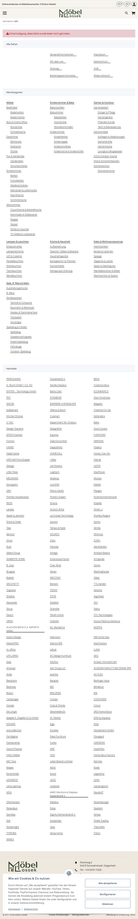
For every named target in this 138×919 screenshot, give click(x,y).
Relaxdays (11, 808)
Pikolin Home (57, 614)
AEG (96, 655)
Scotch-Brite (57, 509)
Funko (53, 742)
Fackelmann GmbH (104, 730)
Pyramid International (105, 496)
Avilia (9, 674)
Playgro (98, 490)
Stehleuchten (13, 265)
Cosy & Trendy (57, 705)
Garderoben (16, 160)
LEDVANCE (12, 779)
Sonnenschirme (106, 170)
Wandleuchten (14, 275)
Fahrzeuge (16, 346)
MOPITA (98, 627)
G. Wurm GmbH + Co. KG (19, 385)
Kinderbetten (61, 136)
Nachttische (17, 195)
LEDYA (97, 465)
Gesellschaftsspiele (20, 336)
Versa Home (56, 833)
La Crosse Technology (61, 515)
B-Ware (10, 292)
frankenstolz (13, 742)
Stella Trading (101, 820)
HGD (52, 755)
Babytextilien (57, 107)
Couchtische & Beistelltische (25, 209)
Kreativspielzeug (19, 341)
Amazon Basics (102, 552)
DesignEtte (56, 428)
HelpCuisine (12, 453)
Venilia (97, 527)
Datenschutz (31, 909)
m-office (10, 649)
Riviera (53, 503)
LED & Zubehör (14, 256)
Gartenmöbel (101, 131)
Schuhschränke (18, 165)
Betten (14, 175)
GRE (52, 748)
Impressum (14, 909)
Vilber (97, 577)
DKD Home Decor (103, 711)
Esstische (15, 146)
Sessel (14, 224)
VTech (97, 833)
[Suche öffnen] (126, 13)
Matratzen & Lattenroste (23, 190)
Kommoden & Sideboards (23, 214)
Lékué (53, 649)
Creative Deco (101, 385)
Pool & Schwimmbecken (106, 160)
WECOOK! (55, 577)
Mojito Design (13, 637)
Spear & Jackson (15, 515)
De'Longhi (11, 711)
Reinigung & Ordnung (61, 270)
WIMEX (10, 839)
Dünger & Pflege (106, 112)
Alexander (11, 602)
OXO (8, 490)
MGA (9, 792)
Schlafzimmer (13, 170)
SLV (96, 602)
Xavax (53, 571)
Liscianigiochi (101, 786)
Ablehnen (107, 904)
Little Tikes (12, 472)
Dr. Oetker (55, 717)
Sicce (9, 608)
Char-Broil (55, 565)
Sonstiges (15, 322)
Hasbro (97, 447)
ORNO (9, 621)
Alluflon (54, 661)
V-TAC (9, 422)
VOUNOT (54, 534)
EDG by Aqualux (102, 717)
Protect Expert (58, 496)
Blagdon (98, 403)
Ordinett (54, 621)
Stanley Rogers (102, 515)
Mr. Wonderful (57, 627)
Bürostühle (16, 126)
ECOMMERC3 (101, 391)
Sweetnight (12, 826)
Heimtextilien (101, 246)
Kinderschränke (62, 146)
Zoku (52, 540)
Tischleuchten (14, 270)
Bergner (54, 680)
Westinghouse (101, 571)
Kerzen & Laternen (103, 251)
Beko (96, 422)
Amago (54, 552)
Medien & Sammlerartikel (23, 312)
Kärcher (98, 761)
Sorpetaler (55, 820)
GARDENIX (99, 742)
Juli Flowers (56, 465)
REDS (9, 503)
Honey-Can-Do (102, 453)
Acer (8, 546)
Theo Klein (99, 826)
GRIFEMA (99, 440)
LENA (96, 779)
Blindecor (99, 686)
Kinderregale (60, 141)
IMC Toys (11, 761)
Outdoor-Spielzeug (20, 351)
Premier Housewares (17, 496)
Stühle (14, 151)
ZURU (97, 540)
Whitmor (98, 534)
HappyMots (56, 447)
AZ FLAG (98, 674)
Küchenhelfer (57, 265)
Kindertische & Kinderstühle (68, 151)
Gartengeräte (105, 117)
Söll (8, 820)
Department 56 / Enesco (63, 422)
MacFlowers (100, 643)
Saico (97, 608)
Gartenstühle (105, 141)
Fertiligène (12, 736)
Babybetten (60, 117)
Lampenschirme (15, 251)
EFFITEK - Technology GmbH (21, 391)
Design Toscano (14, 428)
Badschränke (17, 117)
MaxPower (99, 472)
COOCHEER (100, 699)
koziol (53, 773)
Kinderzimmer (57, 131)
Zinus (9, 540)
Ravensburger (101, 802)
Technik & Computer (21, 302)
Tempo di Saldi (57, 527)
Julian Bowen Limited (61, 761)
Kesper (10, 767)
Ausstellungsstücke (17, 288)
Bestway (11, 686)
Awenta (98, 590)
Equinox (54, 434)
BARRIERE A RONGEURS (63, 403)
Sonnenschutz (101, 165)
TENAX (53, 590)
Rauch (9, 614)
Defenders (99, 416)
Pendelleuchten (14, 261)
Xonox (97, 565)
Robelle (98, 503)
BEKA (96, 378)
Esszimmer (12, 136)
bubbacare (12, 409)
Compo (54, 699)
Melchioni (55, 637)
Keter (53, 767)
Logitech (54, 472)
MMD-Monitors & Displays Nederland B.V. (63, 794)
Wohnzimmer (13, 204)
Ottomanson (13, 802)
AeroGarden (100, 546)
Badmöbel (11, 107)
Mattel (97, 484)
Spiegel (98, 256)
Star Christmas (102, 397)
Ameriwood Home (59, 558)
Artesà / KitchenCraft (105, 661)
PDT (8, 397)
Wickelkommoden (63, 126)
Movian (97, 478)
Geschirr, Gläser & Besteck (64, 251)
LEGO (53, 779)
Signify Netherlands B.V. (63, 814)
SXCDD (10, 403)
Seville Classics (58, 385)
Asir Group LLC (58, 668)
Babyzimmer (56, 112)
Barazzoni (11, 680)
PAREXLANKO (13, 378)
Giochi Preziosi (14, 748)
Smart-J (98, 509)
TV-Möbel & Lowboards (22, 233)
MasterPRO (12, 643)
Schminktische (18, 199)
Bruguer (10, 571)
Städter (10, 596)
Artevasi (10, 668)
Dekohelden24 (57, 711)
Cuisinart (55, 416)
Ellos (96, 723)
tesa (52, 826)
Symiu (97, 521)
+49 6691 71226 (93, 869)
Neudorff (98, 792)
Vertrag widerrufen (80, 914)
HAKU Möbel (13, 755)
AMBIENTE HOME (15, 558)
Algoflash (99, 596)
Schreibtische (17, 131)
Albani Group (13, 552)
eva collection (13, 730)
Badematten (17, 112)
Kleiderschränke (19, 185)
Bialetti (10, 577)
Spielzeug (15, 331)
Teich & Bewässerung (109, 126)
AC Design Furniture (60, 655)
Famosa (54, 546)
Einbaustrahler (14, 246)
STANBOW (55, 397)
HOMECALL (56, 453)
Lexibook (54, 786)
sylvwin (54, 521)
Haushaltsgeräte (59, 256)
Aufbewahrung (58, 246)
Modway (54, 478)
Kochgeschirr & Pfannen (63, 261)
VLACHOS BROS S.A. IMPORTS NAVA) (22, 629)
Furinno (10, 440)
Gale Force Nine (58, 440)
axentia (54, 674)
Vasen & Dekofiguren (105, 265)
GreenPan (99, 748)
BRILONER (55, 692)
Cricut (97, 705)
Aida (8, 661)
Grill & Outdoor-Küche (105, 156)
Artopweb (99, 558)
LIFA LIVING (12, 655)
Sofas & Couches (19, 229)
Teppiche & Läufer (103, 261)
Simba (97, 814)
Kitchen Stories (14, 416)
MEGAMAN (12, 478)
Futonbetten (17, 180)
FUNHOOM (99, 434)
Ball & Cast (56, 391)
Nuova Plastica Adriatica (107, 621)
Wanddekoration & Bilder (107, 270)
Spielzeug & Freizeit (16, 326)
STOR (53, 596)
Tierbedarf (16, 317)
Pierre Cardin (57, 490)
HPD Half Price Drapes (18, 459)
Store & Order (13, 521)
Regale (14, 219)
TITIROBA (11, 833)
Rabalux (54, 802)
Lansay (10, 509)
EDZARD (10, 723)
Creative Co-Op (102, 409)
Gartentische (105, 146)
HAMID (10, 447)
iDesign (10, 465)
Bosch (9, 692)
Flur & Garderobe (15, 156)
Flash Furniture (58, 736)
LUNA (97, 649)
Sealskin (98, 808)
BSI (95, 692)
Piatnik (97, 459)
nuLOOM (54, 484)
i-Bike (53, 459)
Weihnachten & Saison (106, 275)
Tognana (11, 590)
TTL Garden (100, 583)
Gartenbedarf (101, 107)
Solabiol (54, 602)
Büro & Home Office (16, 122)
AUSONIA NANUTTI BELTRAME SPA (112, 668)
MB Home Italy (101, 637)
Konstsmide (12, 773)
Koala (96, 767)
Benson (54, 583)
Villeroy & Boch (58, 409)
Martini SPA (56, 643)
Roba (53, 808)
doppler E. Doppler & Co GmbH (22, 717)
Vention (10, 534)
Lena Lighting (13, 786)
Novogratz (12, 484)
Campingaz (12, 699)
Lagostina (99, 773)
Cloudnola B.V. (57, 378)
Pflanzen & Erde (106, 122)
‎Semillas (10, 814)
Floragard (99, 736)
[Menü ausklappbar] (5, 13)
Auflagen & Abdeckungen (111, 136)
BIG (52, 686)
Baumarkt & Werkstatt (22, 307)
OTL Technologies (103, 614)
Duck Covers (100, 428)
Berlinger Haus (101, 680)
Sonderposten (14, 297)
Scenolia (54, 608)
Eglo (52, 723)
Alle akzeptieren (107, 883)
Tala (8, 527)
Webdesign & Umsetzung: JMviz (120, 914)
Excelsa (54, 730)
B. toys (10, 565)
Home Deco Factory (104, 755)
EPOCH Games (14, 434)
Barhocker (16, 141)
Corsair (10, 705)
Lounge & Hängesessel (110, 151)
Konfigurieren (108, 894)
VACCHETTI (12, 583)
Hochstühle (60, 122)
